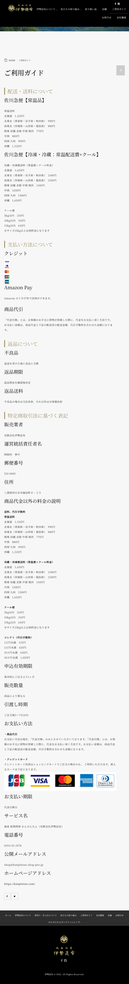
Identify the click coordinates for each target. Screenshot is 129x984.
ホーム (8, 915)
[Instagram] (119, 4)
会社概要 (121, 17)
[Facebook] (115, 4)
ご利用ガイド (119, 9)
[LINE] (121, 4)
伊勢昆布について (46, 9)
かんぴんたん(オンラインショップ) (64, 922)
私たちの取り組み (70, 9)
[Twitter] (14, 896)
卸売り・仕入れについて (46, 915)
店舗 (104, 9)
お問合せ (106, 17)
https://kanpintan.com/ (19, 884)
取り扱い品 (91, 9)
